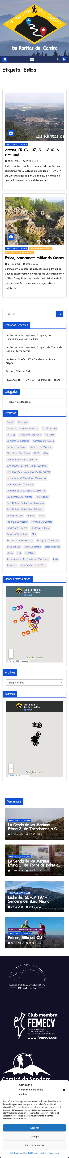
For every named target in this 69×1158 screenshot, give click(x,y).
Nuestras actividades (16, 144)
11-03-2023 (14, 161)
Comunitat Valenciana (30, 435)
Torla (55, 559)
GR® (45, 453)
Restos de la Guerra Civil (20, 540)
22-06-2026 (17, 834)
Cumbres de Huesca (43, 441)
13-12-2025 (17, 943)
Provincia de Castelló (41, 522)
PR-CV (42, 515)
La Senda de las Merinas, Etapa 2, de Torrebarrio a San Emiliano (28, 337)
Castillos (11, 435)
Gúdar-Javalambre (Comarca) (22, 459)
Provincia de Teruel (40, 528)
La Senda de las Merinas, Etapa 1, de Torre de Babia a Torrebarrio (33, 865)
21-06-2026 (17, 870)
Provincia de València (17, 534)
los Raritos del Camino (34, 48)
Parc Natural (42, 497)
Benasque (23, 422)
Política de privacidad (37, 1153)
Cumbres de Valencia (41, 447)
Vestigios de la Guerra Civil (19, 252)
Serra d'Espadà (52, 547)
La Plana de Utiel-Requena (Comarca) (26, 491)
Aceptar (34, 1127)
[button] (64, 1089)
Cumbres (49, 435)
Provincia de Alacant (17, 522)
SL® (19, 553)
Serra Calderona (32, 547)
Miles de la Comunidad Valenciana (25, 929)
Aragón (10, 422)
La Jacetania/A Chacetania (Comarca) (26, 478)
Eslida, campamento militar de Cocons (34, 257)
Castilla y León (49, 428)
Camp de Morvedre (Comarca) (22, 428)
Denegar (34, 1136)
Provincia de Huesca (17, 528)
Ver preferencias (34, 1145)
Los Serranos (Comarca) (19, 497)
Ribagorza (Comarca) (48, 540)
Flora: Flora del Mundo (18, 453)
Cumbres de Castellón (18, 441)
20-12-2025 (17, 906)
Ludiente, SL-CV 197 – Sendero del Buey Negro (28, 899)
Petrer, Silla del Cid (18, 371)
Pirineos (31, 515)
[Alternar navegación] (32, 59)
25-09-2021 (14, 264)
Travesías (12, 565)
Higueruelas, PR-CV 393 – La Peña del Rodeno (33, 379)
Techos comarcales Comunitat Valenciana (28, 559)
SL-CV (10, 553)
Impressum (54, 1153)
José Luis (32, 161)
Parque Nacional (15, 515)
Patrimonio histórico (40, 248)
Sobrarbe (29, 553)
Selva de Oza (14, 547)
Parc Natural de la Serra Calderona (25, 503)
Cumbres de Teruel (16, 447)
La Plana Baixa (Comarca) (20, 484)
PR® (34, 534)
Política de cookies (18, 1153)
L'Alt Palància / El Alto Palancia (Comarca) (28, 472)
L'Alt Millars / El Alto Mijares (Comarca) (27, 466)
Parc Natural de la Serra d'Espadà (25, 509)
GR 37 (37, 453)
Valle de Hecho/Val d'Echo (33, 565)
